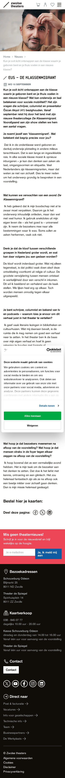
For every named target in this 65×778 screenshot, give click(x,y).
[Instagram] (32, 683)
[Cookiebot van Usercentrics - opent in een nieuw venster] (46, 350)
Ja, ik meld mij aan (47, 554)
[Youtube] (15, 683)
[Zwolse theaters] (17, 4)
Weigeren (32, 425)
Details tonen (47, 405)
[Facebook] (35, 512)
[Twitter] (42, 512)
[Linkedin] (49, 512)
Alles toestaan (32, 415)
